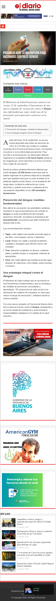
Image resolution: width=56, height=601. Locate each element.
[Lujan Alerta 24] (28, 16)
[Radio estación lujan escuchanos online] (28, 73)
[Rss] (23, 594)
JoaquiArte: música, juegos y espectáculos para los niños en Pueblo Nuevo (34, 521)
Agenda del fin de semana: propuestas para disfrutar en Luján (34, 543)
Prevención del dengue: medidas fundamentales (27, 129)
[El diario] (28, 6)
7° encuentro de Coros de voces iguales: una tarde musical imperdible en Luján (35, 553)
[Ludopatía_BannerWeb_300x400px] (22, 391)
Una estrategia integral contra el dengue (24, 133)
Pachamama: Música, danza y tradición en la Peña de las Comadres (34, 532)
